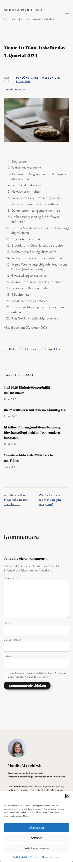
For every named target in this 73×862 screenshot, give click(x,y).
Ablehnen (36, 837)
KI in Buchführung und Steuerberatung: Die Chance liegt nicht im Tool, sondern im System (32, 432)
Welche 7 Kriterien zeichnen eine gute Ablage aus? (50, 499)
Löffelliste (12, 349)
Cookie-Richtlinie (20, 856)
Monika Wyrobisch (24, 10)
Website (8, 656)
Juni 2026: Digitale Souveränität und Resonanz (27, 390)
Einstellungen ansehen (36, 848)
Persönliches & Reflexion (37, 77)
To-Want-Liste (53, 349)
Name (8, 623)
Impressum (55, 856)
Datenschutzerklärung (39, 856)
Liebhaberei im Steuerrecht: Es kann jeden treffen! (16, 499)
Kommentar (11, 578)
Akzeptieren (36, 827)
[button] (67, 796)
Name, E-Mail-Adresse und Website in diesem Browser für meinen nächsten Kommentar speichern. (36, 675)
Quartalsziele (31, 349)
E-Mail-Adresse (12, 639)
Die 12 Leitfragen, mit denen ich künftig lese (35, 410)
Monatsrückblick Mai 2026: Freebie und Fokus (29, 457)
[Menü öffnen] (67, 14)
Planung (23, 81)
